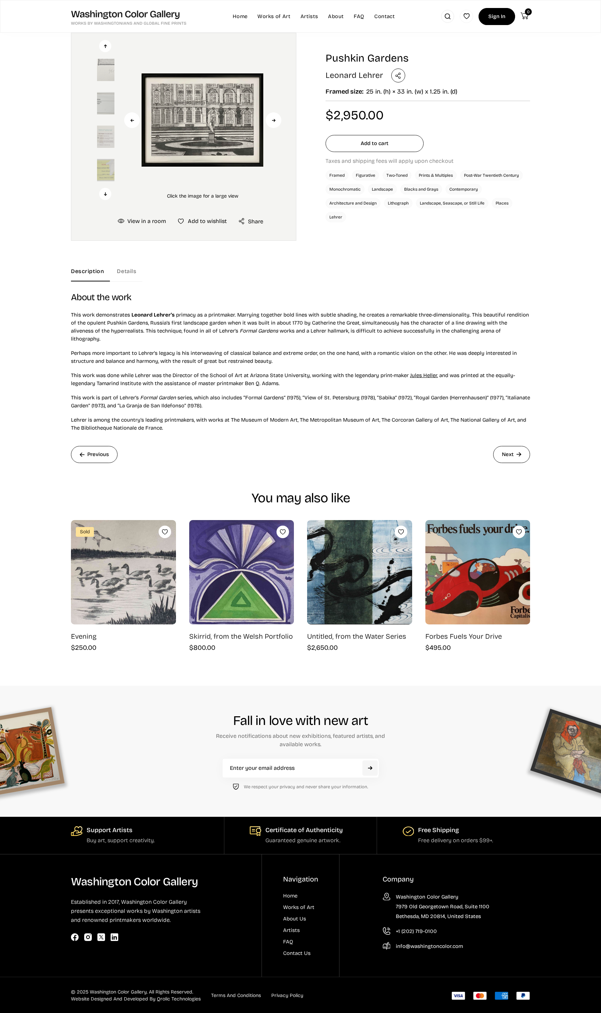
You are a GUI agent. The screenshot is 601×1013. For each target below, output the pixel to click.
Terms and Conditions (236, 995)
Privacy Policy (287, 995)
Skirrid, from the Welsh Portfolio (241, 636)
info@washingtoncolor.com (429, 946)
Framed (337, 175)
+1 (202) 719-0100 (416, 931)
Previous (132, 120)
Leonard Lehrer (354, 75)
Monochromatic (345, 189)
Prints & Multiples (436, 175)
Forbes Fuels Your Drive (463, 636)
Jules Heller (423, 375)
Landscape (382, 189)
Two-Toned (397, 175)
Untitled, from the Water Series (356, 636)
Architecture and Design (353, 203)
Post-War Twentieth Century (491, 175)
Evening (84, 636)
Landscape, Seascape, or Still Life (452, 203)
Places (502, 203)
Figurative (365, 175)
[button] (202, 120)
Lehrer (335, 217)
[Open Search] (447, 16)
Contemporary (463, 189)
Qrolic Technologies (179, 999)
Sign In (496, 16)
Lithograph (398, 203)
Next (273, 120)
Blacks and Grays (421, 189)
